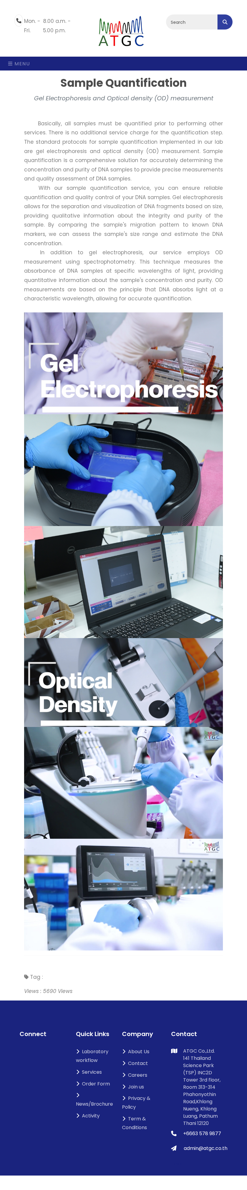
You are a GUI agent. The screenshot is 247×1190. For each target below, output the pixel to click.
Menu (21, 63)
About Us (138, 1051)
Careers (137, 1075)
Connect (33, 1034)
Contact (138, 1063)
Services (92, 1072)
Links (176, 1163)
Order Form (96, 1083)
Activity (91, 1115)
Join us (136, 1086)
